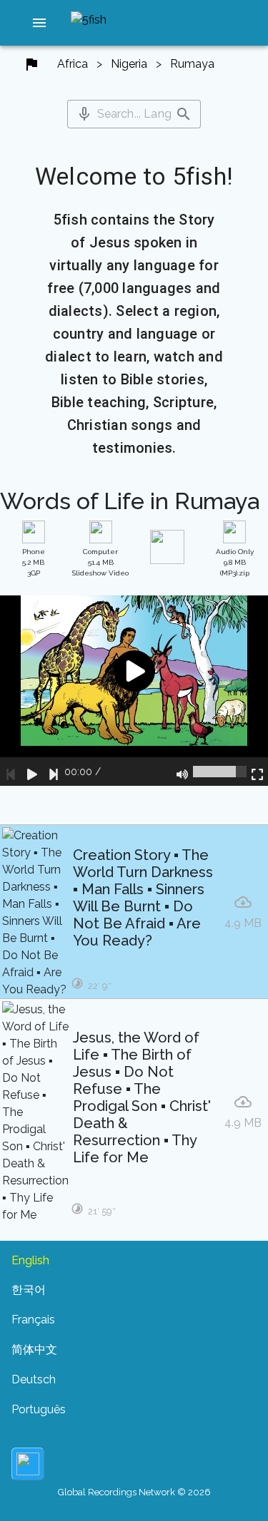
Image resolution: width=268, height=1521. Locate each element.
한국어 (28, 1289)
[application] (134, 690)
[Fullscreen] (257, 771)
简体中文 (34, 1349)
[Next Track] (53, 771)
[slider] (220, 771)
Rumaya (192, 64)
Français (33, 1319)
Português (38, 1409)
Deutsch (33, 1379)
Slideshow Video (100, 562)
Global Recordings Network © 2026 (134, 1492)
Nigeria (129, 64)
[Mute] (182, 771)
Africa (72, 64)
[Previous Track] (10, 771)
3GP (33, 562)
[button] (39, 22)
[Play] (32, 771)
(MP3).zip (235, 562)
